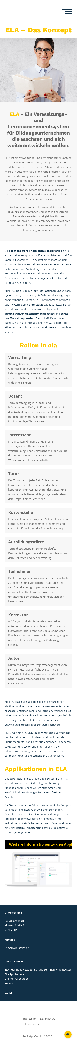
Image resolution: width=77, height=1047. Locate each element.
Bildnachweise (31, 1024)
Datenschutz (47, 1018)
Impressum (30, 1018)
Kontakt (9, 983)
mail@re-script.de (18, 948)
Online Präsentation (17, 978)
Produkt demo (68, 1034)
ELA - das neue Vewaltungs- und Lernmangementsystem (38, 969)
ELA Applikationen (15, 974)
